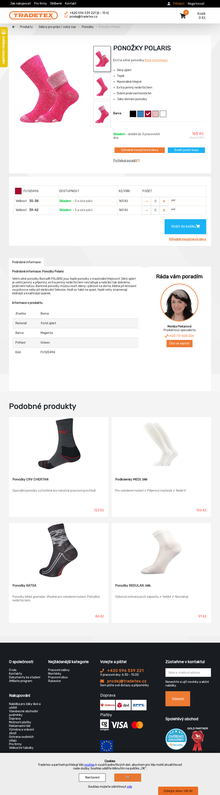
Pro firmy (40, 3)
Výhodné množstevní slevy (139, 150)
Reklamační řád (19, 726)
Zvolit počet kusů (186, 150)
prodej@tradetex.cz (126, 681)
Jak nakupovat (20, 3)
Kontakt (70, 3)
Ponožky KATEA (24, 585)
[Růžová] (155, 114)
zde (129, 787)
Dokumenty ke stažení (24, 677)
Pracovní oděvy (59, 670)
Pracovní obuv (58, 677)
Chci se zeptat (179, 343)
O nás (13, 670)
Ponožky (88, 27)
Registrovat (196, 4)
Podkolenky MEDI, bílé (131, 479)
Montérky (54, 674)
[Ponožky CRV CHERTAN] (58, 444)
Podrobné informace (26, 262)
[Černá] (133, 114)
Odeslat (178, 699)
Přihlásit (179, 4)
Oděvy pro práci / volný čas (57, 27)
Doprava (15, 718)
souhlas (89, 765)
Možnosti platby (20, 722)
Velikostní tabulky (21, 748)
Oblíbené (56, 3)
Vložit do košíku (183, 226)
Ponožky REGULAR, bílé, (133, 585)
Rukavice (54, 681)
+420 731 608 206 (181, 336)
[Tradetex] (33, 13)
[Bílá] (163, 114)
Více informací (156, 60)
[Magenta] (148, 114)
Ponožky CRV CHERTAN (30, 479)
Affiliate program (20, 681)
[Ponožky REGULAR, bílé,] (161, 550)
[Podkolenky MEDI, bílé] (161, 444)
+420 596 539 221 (125, 670)
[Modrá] (140, 114)
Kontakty (15, 674)
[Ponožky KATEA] (58, 550)
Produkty (26, 27)
